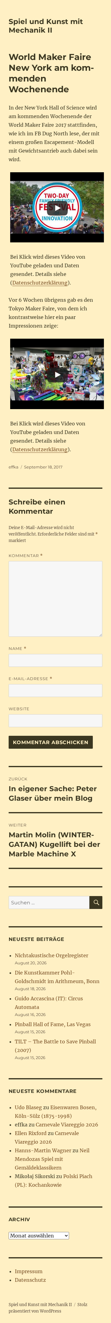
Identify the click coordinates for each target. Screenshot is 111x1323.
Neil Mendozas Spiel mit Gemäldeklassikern (52, 1159)
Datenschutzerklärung (40, 283)
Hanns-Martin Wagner (43, 1150)
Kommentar (26, 555)
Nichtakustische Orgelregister (51, 955)
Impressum (29, 1271)
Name (18, 648)
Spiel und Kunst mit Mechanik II (46, 25)
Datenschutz (30, 1280)
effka (13, 466)
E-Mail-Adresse (30, 678)
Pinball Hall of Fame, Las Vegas (53, 1024)
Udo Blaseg (28, 1107)
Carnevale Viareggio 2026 (67, 1125)
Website (19, 708)
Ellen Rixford (31, 1133)
